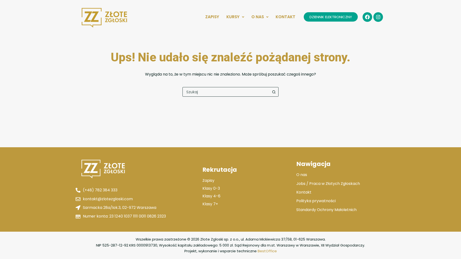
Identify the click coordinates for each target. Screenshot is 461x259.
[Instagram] (378, 17)
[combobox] (226, 92)
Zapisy (212, 17)
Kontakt (285, 17)
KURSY (233, 17)
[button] (235, 17)
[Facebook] (367, 17)
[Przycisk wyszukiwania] (273, 91)
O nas (257, 17)
